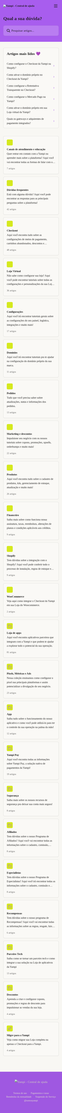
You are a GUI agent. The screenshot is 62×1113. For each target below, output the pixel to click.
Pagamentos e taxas (40, 1093)
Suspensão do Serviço (45, 1097)
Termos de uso (20, 1093)
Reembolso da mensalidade (18, 1097)
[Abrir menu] (56, 6)
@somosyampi (31, 1100)
